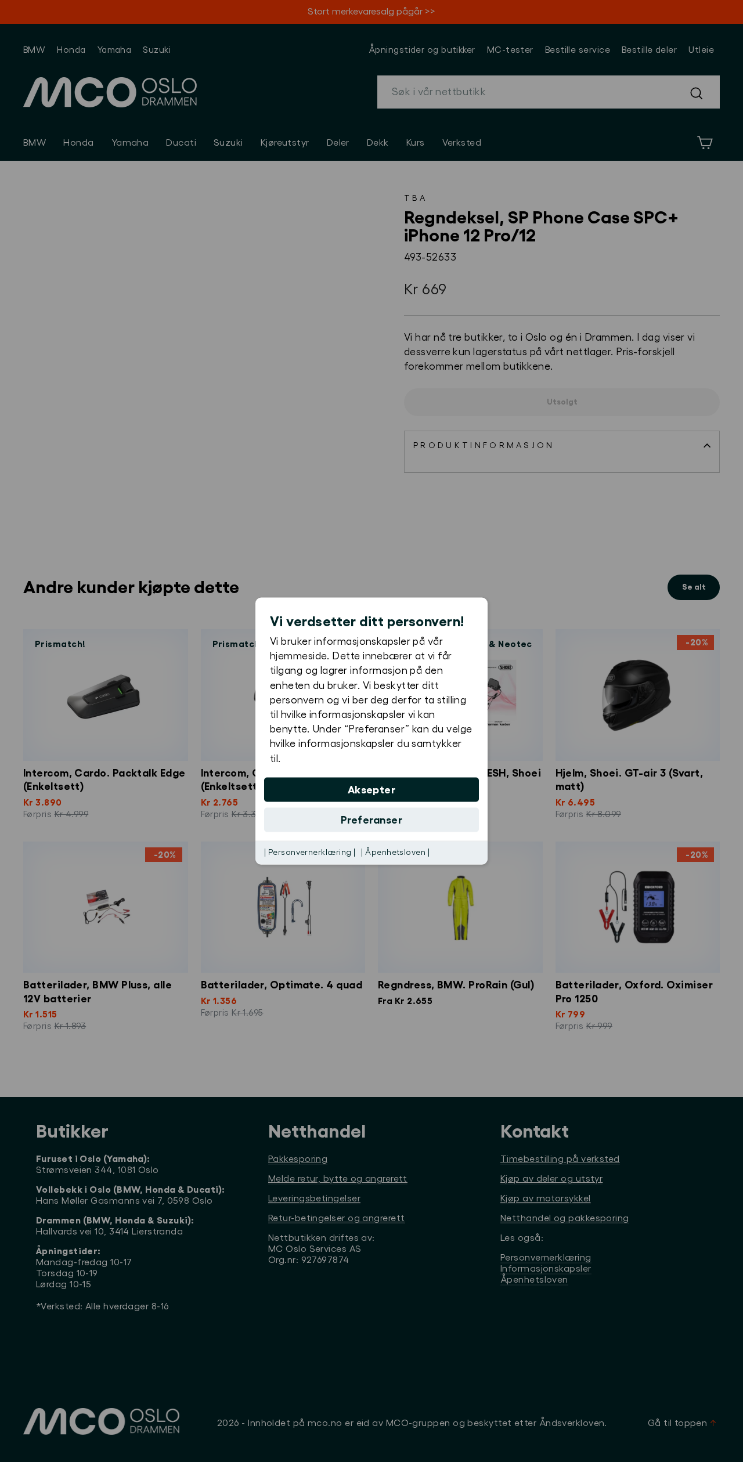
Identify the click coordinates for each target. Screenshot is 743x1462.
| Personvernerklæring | (309, 852)
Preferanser (371, 819)
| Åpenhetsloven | (395, 852)
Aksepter (372, 789)
